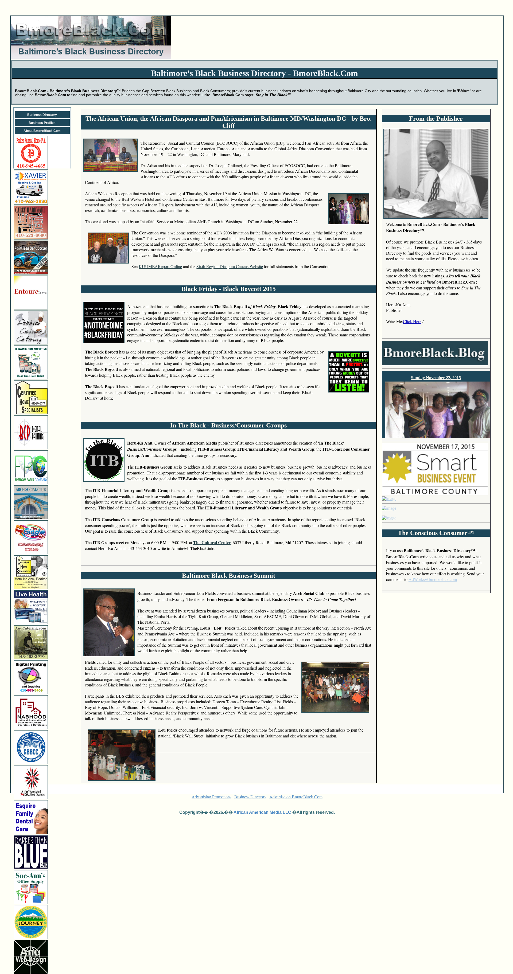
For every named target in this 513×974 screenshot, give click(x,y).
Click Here (412, 321)
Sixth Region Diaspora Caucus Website (229, 266)
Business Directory (42, 115)
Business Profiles (42, 123)
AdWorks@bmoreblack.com (433, 579)
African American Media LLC (262, 812)
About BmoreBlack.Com (42, 131)
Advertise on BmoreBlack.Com (295, 796)
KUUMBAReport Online (160, 266)
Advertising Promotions (211, 796)
